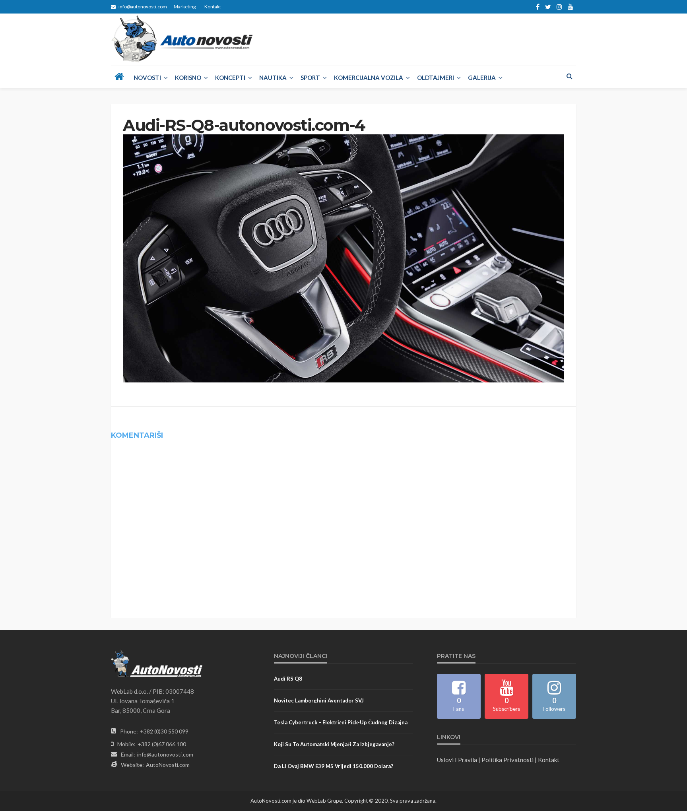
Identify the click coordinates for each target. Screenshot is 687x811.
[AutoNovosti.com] (182, 39)
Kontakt (212, 7)
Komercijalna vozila (368, 77)
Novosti (147, 77)
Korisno (188, 77)
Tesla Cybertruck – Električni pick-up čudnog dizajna (341, 722)
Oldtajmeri (435, 77)
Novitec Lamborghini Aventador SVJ (319, 700)
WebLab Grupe (324, 800)
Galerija (482, 77)
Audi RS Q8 (288, 678)
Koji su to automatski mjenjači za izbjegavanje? (334, 744)
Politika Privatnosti (507, 759)
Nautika (273, 77)
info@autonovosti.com (165, 754)
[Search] (569, 76)
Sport (310, 77)
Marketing (185, 7)
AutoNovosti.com (168, 764)
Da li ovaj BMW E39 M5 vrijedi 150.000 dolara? (333, 766)
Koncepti (230, 77)
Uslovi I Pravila (457, 759)
